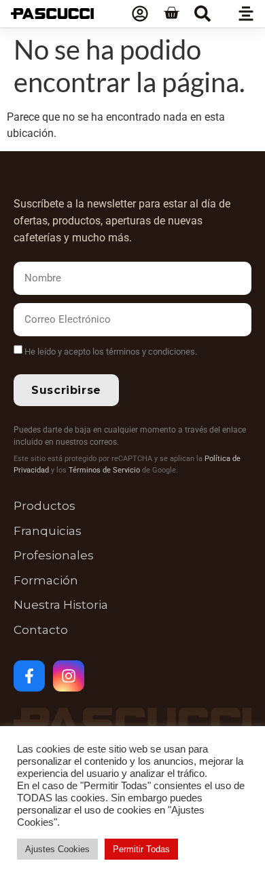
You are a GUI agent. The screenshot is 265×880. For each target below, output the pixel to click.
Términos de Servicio (104, 470)
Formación (46, 580)
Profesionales (54, 555)
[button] (202, 13)
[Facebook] (29, 676)
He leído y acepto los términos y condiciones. (110, 351)
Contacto (41, 630)
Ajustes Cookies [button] (57, 849)
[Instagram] (68, 676)
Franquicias (48, 531)
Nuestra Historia (61, 605)
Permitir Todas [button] (141, 849)
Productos (44, 506)
